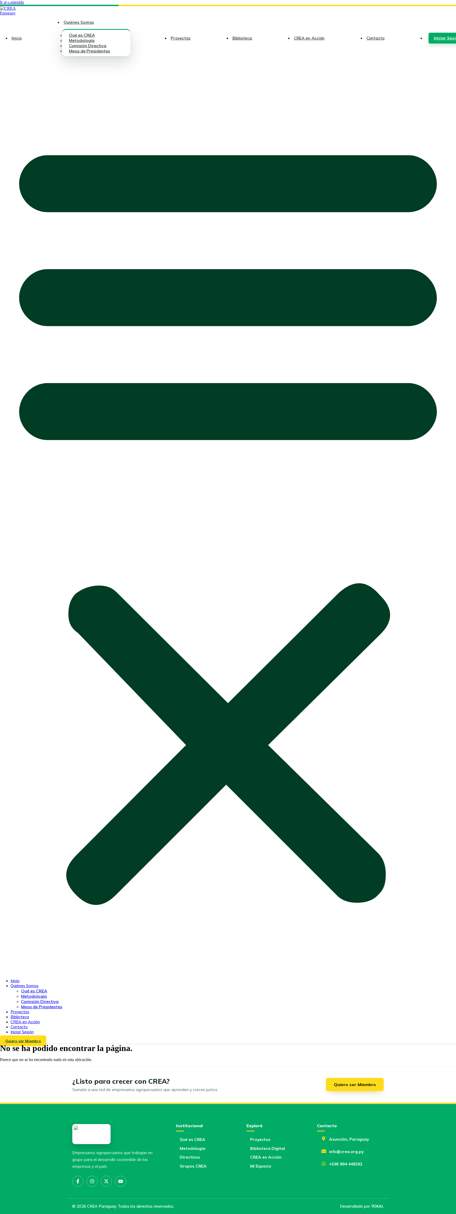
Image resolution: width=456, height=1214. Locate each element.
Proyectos (181, 38)
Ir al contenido (12, 2)
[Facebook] (77, 1181)
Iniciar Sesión (22, 1031)
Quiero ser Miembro (355, 1084)
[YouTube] (120, 1181)
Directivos (190, 1157)
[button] (228, 517)
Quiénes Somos (79, 22)
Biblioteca (242, 38)
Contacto (376, 38)
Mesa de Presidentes (89, 51)
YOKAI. (377, 1206)
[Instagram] (92, 1181)
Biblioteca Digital (267, 1148)
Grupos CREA (193, 1166)
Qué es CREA (34, 991)
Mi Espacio (260, 1166)
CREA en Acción (309, 38)
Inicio (17, 38)
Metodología (34, 996)
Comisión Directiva (40, 1001)
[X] (106, 1181)
